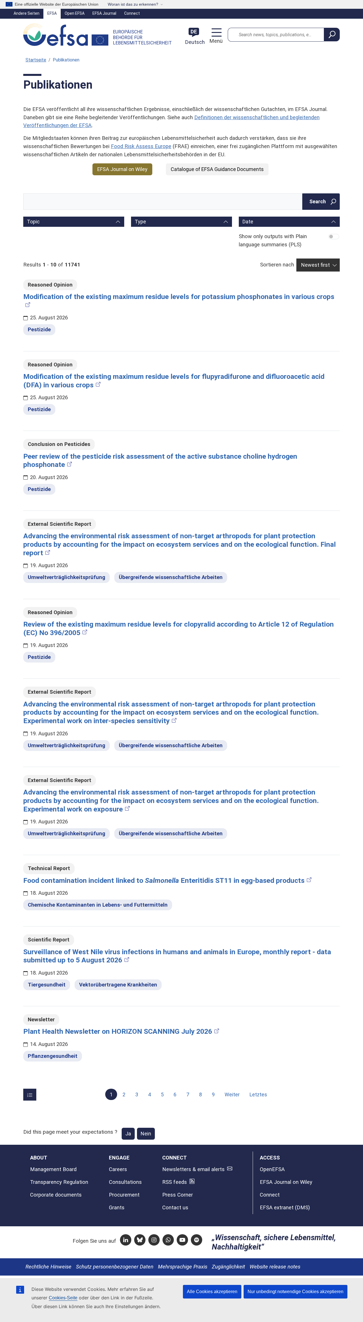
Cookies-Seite (63, 1297)
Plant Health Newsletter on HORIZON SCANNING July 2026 (117, 1031)
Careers (118, 1169)
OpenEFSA (272, 1169)
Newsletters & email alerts (193, 1169)
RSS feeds (174, 1182)
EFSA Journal (104, 13)
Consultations (125, 1182)
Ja (128, 1134)
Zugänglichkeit (228, 1267)
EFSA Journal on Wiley (122, 169)
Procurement (124, 1195)
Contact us (175, 1207)
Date (247, 222)
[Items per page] (29, 1095)
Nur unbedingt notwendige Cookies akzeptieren (295, 1291)
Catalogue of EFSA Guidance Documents (217, 169)
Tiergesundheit (47, 985)
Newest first (315, 265)
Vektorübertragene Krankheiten (118, 985)
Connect (132, 13)
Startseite (36, 60)
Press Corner (177, 1195)
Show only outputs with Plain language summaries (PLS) (273, 240)
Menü (215, 41)
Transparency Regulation (59, 1182)
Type (140, 222)
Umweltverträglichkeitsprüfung (66, 577)
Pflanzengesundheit (52, 1056)
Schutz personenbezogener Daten (114, 1267)
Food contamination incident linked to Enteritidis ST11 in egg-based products (164, 880)
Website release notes (275, 1267)
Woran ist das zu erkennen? (133, 4)
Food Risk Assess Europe (141, 146)
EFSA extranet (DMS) (285, 1207)
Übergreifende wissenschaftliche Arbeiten (171, 577)
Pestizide (39, 329)
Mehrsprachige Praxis (182, 1267)
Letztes (258, 1094)
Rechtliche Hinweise (48, 1267)
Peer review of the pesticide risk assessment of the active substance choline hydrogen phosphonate (160, 460)
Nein (146, 1134)
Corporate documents (56, 1195)
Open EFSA (75, 13)
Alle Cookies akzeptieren (212, 1291)
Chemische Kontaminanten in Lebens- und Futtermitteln (98, 905)
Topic (33, 222)
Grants (116, 1207)
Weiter (232, 1094)
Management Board (53, 1169)
